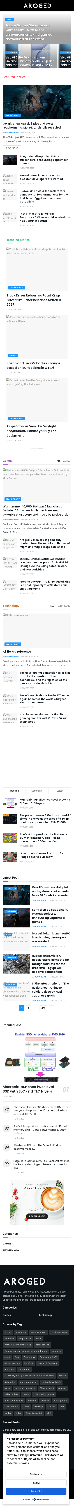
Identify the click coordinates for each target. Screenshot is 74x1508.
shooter (45, 1400)
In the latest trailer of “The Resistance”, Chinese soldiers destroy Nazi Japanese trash (45, 217)
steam (25, 1406)
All (58, 460)
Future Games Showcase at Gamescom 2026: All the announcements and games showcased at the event (28, 32)
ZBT (49, 1413)
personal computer (25, 1388)
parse (7, 1388)
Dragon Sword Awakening (17, 1344)
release (62, 1388)
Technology (12, 52)
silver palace (60, 1400)
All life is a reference (17, 652)
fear (17, 1357)
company (9, 1338)
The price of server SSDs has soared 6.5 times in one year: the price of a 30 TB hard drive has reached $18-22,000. (45, 818)
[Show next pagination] (51, 1008)
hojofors (28, 1363)
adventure (21, 1332)
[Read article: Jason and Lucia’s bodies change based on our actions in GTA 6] (37, 337)
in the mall (24, 1369)
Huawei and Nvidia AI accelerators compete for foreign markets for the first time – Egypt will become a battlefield (44, 196)
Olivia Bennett (12, 132)
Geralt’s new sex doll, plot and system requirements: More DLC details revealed (32, 126)
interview (9, 1369)
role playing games (44, 1394)
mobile (62, 1375)
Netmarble (10, 1382)
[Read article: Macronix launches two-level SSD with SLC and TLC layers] (37, 1057)
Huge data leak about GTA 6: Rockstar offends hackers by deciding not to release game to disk (41, 1164)
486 (43, 1008)
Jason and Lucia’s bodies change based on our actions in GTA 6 (33, 365)
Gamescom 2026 (48, 1357)
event (7, 1357)
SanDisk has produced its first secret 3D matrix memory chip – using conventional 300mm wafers (44, 838)
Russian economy (13, 1400)
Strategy (38, 1406)
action (7, 1332)
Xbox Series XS (34, 1413)
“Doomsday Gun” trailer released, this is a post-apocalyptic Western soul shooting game (45, 585)
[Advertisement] (37, 758)
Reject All (36, 1483)
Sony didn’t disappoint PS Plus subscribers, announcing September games (44, 160)
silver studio (11, 1406)
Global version (12, 1363)
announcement (38, 1332)
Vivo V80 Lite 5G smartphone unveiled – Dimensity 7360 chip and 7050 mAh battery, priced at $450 (29, 61)
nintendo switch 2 (51, 1382)
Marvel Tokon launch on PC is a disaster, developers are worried (41, 177)
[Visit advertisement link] (37, 1202)
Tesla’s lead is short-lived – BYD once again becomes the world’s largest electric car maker (44, 699)
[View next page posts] (40, 448)
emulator (57, 1351)
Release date (11, 1394)
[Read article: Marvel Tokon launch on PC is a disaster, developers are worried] (10, 179)
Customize (36, 1474)
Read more (13, 148)
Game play (29, 1357)
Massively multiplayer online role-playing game (29, 1375)
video (18, 1413)
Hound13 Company (47, 1363)
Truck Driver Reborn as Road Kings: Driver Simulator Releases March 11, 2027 (34, 300)
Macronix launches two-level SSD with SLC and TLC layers (45, 801)
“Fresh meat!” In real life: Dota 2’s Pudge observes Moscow (42, 855)
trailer (7, 1413)
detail (39, 1338)
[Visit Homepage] (37, 5)
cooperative (24, 1338)
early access (42, 1344)
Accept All (36, 1491)
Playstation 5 (47, 1388)
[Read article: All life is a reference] (37, 630)
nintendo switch (28, 1382)
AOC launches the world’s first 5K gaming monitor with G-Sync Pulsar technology (43, 718)
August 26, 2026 (28, 132)
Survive (51, 1406)
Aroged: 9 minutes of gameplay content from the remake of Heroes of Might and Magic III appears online (45, 543)
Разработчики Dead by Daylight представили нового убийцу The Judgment (31, 430)
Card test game (59, 1332)
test (62, 1406)
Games (10, 20)
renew (26, 1394)
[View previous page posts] (34, 448)
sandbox (32, 1400)
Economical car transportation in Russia (25, 1351)
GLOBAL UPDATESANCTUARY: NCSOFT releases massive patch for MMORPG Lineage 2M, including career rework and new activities (44, 564)
